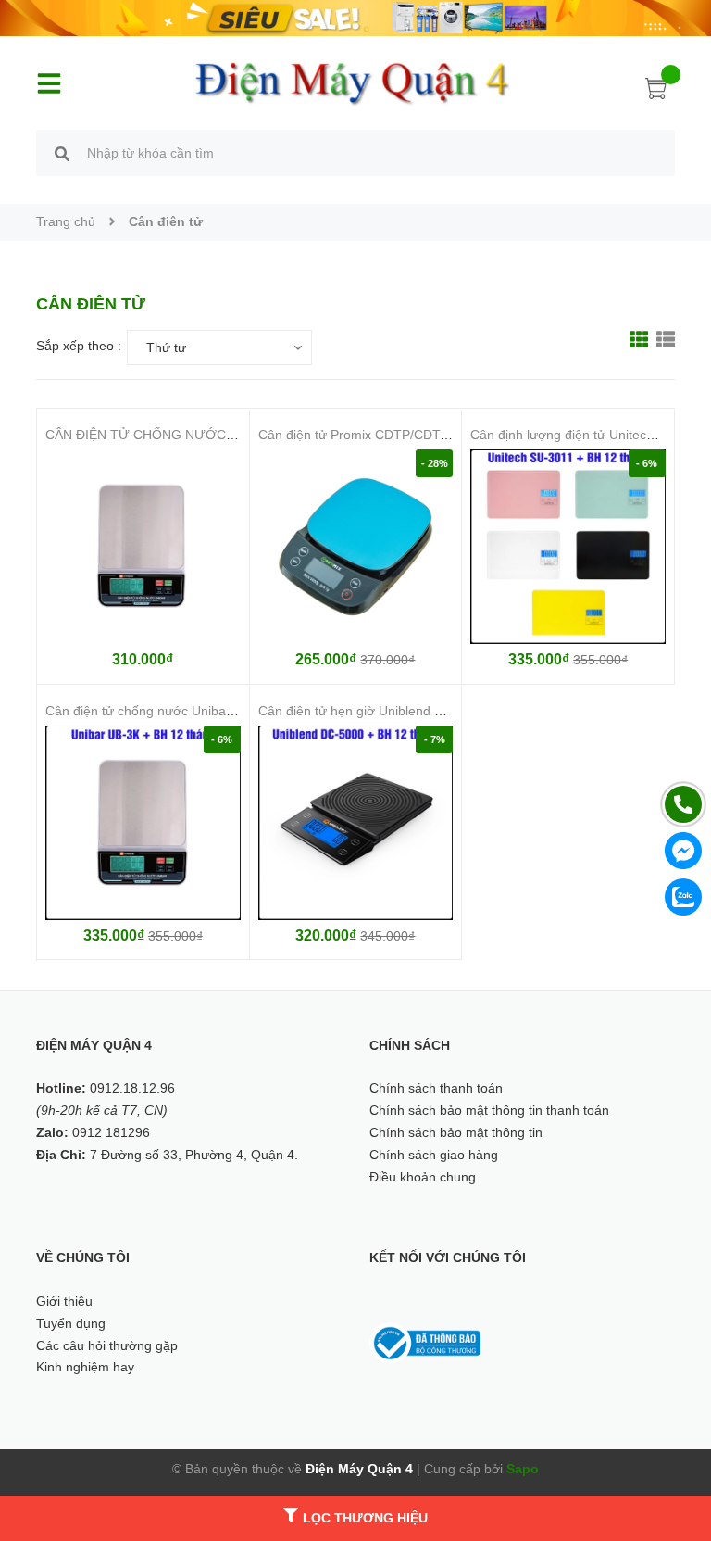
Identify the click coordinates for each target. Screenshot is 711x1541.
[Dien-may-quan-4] (355, 16)
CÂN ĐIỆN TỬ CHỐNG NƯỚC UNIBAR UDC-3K (187, 434)
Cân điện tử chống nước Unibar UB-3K (158, 710)
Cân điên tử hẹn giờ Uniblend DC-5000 (372, 710)
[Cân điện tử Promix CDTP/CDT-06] (356, 547)
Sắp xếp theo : (78, 345)
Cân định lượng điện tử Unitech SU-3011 (589, 434)
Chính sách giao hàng (433, 1154)
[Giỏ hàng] (656, 91)
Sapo (522, 1468)
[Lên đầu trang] (674, 1444)
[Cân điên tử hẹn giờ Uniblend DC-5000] (356, 823)
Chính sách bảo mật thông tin (456, 1132)
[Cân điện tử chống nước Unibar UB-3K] (143, 823)
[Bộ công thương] (424, 1341)
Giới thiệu (64, 1301)
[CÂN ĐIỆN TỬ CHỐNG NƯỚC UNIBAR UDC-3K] (143, 547)
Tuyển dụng (71, 1323)
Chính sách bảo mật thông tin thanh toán (489, 1110)
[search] (62, 155)
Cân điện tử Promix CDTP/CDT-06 (358, 434)
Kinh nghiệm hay (85, 1366)
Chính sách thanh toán (436, 1087)
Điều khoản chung (422, 1176)
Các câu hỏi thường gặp (107, 1345)
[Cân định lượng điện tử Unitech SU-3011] (568, 547)
